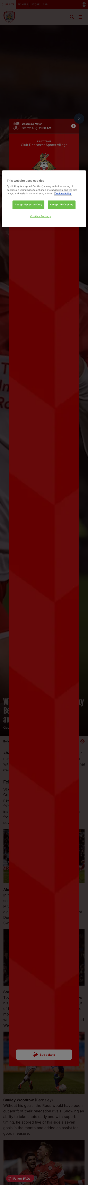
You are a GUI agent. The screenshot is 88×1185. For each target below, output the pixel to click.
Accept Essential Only (28, 204)
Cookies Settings (40, 216)
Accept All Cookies (61, 204)
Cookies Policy (63, 193)
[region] (44, 198)
